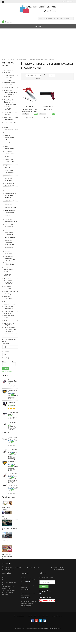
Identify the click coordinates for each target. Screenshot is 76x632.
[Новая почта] (47, 601)
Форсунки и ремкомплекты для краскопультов (10, 232)
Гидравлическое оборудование (9, 76)
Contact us (5, 594)
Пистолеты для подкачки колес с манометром (9, 172)
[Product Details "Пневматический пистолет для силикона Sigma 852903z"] (47, 95)
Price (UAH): (5, 358)
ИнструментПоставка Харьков (7, 528)
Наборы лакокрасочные (9, 166)
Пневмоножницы (10, 188)
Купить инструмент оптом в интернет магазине (10, 94)
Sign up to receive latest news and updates (46, 578)
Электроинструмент (10, 334)
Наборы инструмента (11, 117)
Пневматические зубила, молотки (10, 184)
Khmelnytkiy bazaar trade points (9, 583)
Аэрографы (8, 133)
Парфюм (6, 127)
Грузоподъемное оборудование (9, 83)
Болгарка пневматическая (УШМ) (9, 137)
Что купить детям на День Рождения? (28, 587)
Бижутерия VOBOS (6, 508)
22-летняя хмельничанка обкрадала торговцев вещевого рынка (28, 604)
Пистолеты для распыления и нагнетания (9, 178)
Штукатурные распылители (8, 252)
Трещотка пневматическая (9, 216)
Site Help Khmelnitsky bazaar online (8, 587)
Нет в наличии (8, 120)
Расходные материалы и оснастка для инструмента (8, 281)
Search (6, 369)
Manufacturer (6, 351)
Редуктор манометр (10, 207)
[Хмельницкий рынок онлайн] (38, 13)
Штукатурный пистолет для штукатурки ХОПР (10, 258)
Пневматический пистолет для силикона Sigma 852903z (47, 107)
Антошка (5, 541)
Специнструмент (9, 304)
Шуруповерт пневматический (10, 263)
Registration (70, 2)
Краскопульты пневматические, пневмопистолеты (10, 161)
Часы (5, 320)
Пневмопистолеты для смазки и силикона (10, 195)
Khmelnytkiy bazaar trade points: (9, 340)
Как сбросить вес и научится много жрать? (28, 579)
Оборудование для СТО (10, 123)
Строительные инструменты (8, 307)
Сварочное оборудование (8, 297)
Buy (35, 114)
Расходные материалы (7, 275)
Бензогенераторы (9, 70)
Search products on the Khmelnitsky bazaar (8, 591)
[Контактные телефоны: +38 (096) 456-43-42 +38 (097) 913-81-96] (7, 548)
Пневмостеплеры (10, 200)
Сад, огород (7, 294)
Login (63, 2)
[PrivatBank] (40, 594)
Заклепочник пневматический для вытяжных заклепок (10, 153)
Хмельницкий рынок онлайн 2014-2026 (25, 616)
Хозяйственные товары (9, 316)
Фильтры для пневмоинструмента (10, 220)
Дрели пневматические (9, 147)
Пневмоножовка (9, 191)
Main (3, 577)
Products (4, 580)
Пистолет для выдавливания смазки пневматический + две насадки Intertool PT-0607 (29, 108)
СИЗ (5, 301)
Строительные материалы (8, 312)
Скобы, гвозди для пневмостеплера (10, 211)
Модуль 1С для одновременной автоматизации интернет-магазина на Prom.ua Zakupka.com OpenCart (10, 104)
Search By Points (7, 371)
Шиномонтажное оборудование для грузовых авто (10, 329)
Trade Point (5, 343)
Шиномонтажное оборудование (9, 324)
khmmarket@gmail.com (57, 569)
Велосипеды (8, 73)
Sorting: (22, 75)
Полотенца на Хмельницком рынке (7, 554)
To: (12, 361)
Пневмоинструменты (11, 130)
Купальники (8, 90)
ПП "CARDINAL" (6, 517)
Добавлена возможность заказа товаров (28, 595)
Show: (45, 75)
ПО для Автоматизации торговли (9, 269)
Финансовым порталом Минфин (51, 628)
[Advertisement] (38, 44)
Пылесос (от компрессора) (8, 204)
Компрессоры (8, 87)
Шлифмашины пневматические (9, 248)
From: (3, 361)
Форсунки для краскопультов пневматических (9, 226)
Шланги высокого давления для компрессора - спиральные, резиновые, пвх (10, 240)
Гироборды (7, 80)
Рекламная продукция (7, 287)
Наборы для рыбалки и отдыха (10, 113)
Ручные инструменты (11, 291)
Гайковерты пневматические (9, 143)
